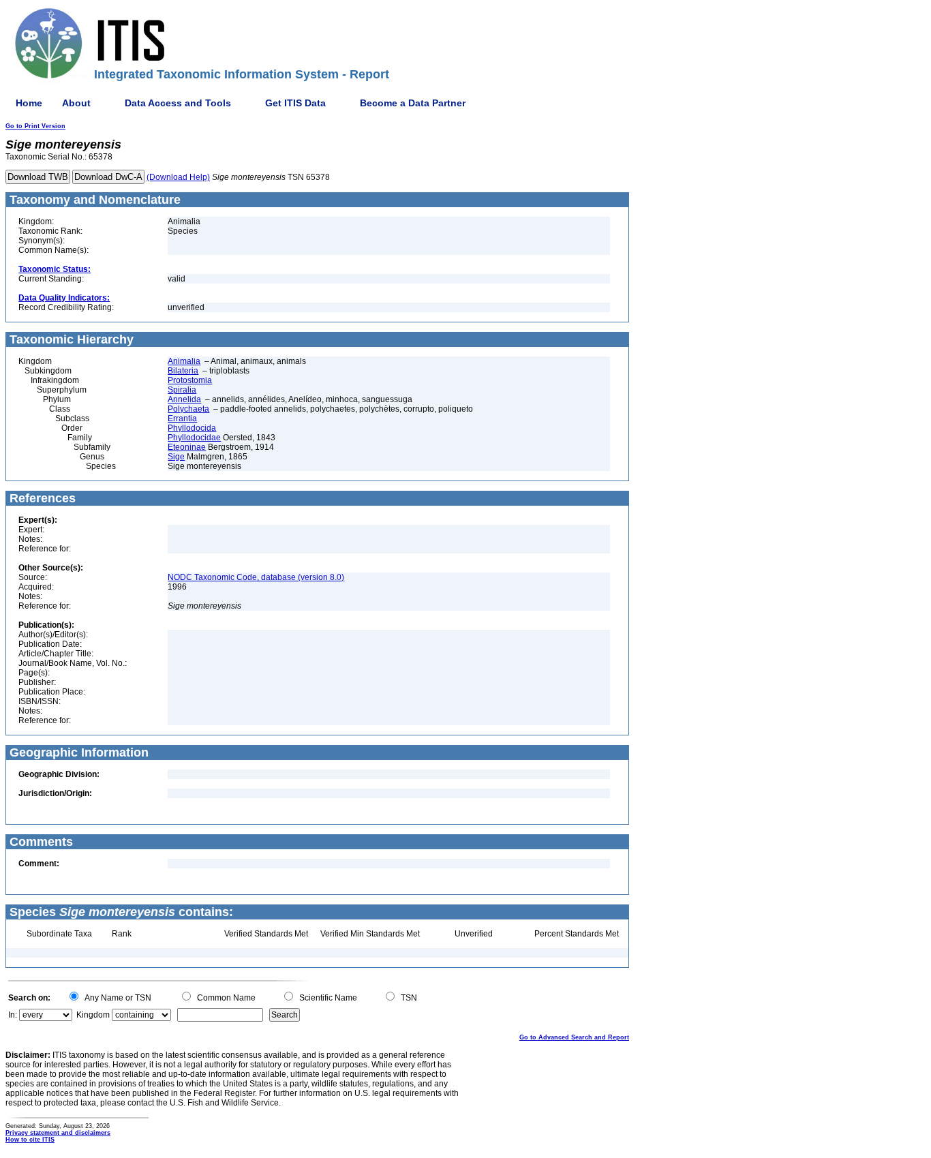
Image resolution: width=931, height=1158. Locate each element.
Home (29, 102)
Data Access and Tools (178, 102)
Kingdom (93, 1015)
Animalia (184, 361)
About (76, 102)
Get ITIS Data (295, 102)
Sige (176, 456)
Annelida (184, 399)
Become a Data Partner (413, 102)
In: (12, 1015)
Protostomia (190, 380)
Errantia (182, 418)
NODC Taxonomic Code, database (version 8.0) (256, 577)
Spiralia (182, 390)
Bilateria (183, 371)
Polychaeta (188, 409)
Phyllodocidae (194, 437)
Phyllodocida (192, 428)
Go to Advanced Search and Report (574, 1037)
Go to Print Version (35, 126)
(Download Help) (178, 177)
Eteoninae (187, 447)
